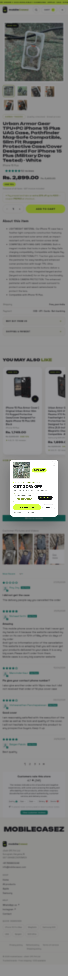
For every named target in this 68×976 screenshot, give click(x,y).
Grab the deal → (27, 507)
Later (49, 507)
